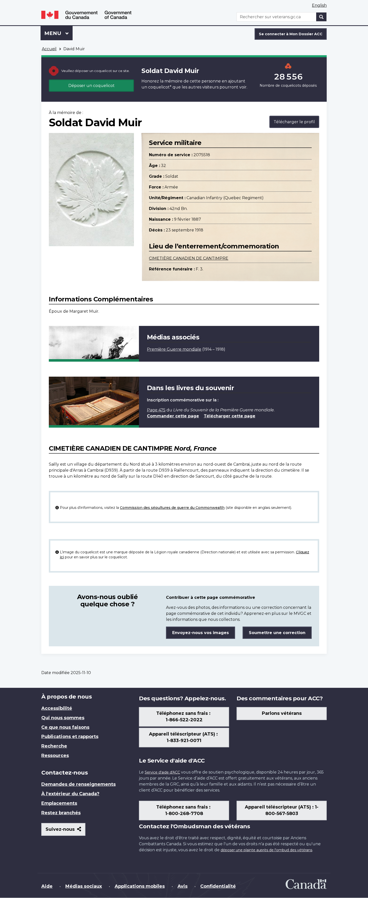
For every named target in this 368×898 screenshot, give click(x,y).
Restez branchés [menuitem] (61, 813)
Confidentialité (218, 886)
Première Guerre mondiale (174, 349)
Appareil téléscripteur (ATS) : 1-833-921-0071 (184, 737)
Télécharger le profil (294, 121)
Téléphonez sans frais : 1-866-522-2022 (184, 717)
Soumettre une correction (277, 632)
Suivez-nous (65, 831)
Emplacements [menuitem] (59, 803)
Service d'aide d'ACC (162, 772)
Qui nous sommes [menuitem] (62, 718)
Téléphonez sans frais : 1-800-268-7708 (184, 810)
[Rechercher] (321, 16)
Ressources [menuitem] (55, 755)
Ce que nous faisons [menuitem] (65, 727)
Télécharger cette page (229, 416)
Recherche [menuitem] (54, 746)
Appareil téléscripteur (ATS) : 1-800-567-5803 (281, 810)
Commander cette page (173, 416)
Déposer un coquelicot (91, 85)
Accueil (49, 48)
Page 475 (156, 410)
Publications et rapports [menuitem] (69, 736)
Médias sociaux (83, 886)
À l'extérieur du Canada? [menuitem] (70, 794)
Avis (182, 886)
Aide (47, 886)
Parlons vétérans (282, 713)
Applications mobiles (140, 886)
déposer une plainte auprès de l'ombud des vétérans (266, 850)
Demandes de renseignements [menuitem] (78, 784)
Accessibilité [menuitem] (56, 708)
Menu (58, 33)
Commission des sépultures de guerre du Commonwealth (172, 507)
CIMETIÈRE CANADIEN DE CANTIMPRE (188, 258)
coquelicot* (159, 87)
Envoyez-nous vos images (200, 632)
